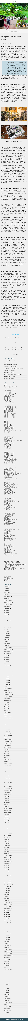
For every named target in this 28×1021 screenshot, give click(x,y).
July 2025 (6, 610)
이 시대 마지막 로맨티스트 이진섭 (11, 525)
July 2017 (6, 796)
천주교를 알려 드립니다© (9, 578)
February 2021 (7, 712)
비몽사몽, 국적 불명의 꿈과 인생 (10, 364)
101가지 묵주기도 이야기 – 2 (10, 393)
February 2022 (7, 688)
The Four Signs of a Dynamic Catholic (12, 562)
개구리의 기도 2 (7, 400)
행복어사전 (6, 548)
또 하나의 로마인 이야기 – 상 (10, 466)
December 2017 (7, 786)
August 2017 (6, 794)
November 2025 (7, 602)
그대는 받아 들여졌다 (8, 428)
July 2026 (6, 586)
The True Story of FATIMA (9, 567)
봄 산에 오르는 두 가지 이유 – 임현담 (11, 497)
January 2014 (7, 877)
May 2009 (6, 982)
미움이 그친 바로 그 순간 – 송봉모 (11, 478)
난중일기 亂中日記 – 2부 (9, 453)
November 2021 (7, 694)
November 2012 (7, 904)
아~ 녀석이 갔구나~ (8, 362)
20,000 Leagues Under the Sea (10, 553)
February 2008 (7, 998)
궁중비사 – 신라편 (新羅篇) (9, 415)
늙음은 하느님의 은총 (8, 461)
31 (5, 352)
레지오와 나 (6, 577)
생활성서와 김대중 (8, 551)
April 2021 (6, 708)
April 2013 (6, 894)
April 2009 (6, 984)
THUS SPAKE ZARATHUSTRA (10, 560)
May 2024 (6, 637)
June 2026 (6, 588)
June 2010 (6, 961)
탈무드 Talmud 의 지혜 (8, 543)
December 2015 (7, 831)
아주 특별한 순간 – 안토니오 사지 (10, 514)
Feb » (17, 354)
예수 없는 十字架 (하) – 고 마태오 (10, 409)
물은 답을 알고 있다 (8, 477)
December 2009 (7, 973)
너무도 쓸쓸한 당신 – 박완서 (9, 488)
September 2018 (7, 769)
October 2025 (7, 604)
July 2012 (6, 912)
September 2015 (7, 837)
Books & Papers (7, 385)
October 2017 (7, 790)
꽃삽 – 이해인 (7, 446)
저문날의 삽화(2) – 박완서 (9, 491)
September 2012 (7, 908)
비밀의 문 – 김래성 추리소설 (9, 498)
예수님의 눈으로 (7, 518)
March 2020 (6, 733)
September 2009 (7, 977)
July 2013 (6, 888)
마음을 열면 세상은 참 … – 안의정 (10, 472)
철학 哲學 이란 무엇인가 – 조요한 (10, 538)
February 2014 (7, 875)
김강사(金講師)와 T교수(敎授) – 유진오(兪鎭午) (13, 440)
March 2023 (6, 663)
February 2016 (7, 828)
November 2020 (7, 718)
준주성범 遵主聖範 (8, 536)
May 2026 (6, 590)
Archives (6, 572)
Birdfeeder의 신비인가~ (9, 372)
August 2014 (6, 863)
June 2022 (6, 680)
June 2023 (6, 657)
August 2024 (6, 631)
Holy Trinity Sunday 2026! (9, 376)
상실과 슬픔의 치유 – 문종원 (9, 505)
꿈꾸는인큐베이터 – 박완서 (9, 483)
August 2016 (6, 816)
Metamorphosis (7, 554)
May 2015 (6, 845)
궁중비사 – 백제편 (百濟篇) (9, 414)
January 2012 (7, 924)
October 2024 (7, 627)
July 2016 (6, 818)
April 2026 (6, 592)
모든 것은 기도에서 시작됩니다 (10, 389)
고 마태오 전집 (7, 405)
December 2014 (7, 855)
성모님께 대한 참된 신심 (9, 506)
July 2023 (6, 655)
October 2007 (7, 1006)
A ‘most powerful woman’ (9, 570)
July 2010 (6, 959)
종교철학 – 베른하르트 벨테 (9, 535)
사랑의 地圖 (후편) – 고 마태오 (10, 407)
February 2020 (7, 735)
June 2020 (6, 728)
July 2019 (6, 749)
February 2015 (7, 851)
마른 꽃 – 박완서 (7, 489)
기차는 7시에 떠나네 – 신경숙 (10, 433)
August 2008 (6, 988)
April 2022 (6, 684)
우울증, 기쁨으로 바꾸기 (9, 523)
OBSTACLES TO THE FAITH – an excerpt (12, 561)
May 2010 (6, 963)
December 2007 (7, 1002)
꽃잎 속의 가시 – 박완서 (9, 481)
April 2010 (6, 965)
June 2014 (6, 867)
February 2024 (7, 643)
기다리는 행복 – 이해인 (8, 431)
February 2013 (7, 898)
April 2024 (6, 639)
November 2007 (7, 1004)
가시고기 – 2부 (7, 398)
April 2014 (6, 871)
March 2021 (6, 710)
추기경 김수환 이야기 (8, 539)
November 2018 (7, 765)
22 (21, 347)
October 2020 (7, 720)
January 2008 (7, 1000)
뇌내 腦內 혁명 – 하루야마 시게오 (10, 460)
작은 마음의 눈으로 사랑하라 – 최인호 (11, 529)
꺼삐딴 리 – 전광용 (8, 444)
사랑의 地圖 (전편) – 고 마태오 (10, 406)
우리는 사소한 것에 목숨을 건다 (10, 386)
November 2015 (7, 833)
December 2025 (7, 600)
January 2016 (7, 830)
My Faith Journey (7, 576)
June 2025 (6, 612)
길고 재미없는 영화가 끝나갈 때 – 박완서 (12, 487)
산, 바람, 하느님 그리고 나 (9, 504)
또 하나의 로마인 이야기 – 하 (10, 467)
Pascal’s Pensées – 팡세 (9, 555)
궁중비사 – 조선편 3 (8, 421)
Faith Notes (6, 575)
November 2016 (7, 810)
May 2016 (6, 822)
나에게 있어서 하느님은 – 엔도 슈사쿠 (11, 450)
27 (15, 349)
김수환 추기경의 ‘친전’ (8, 441)
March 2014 (6, 873)
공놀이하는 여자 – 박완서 (9, 482)
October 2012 (7, 906)
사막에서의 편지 (7, 503)
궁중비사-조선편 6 (7, 424)
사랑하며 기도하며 (8, 502)
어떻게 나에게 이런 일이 (9, 515)
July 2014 (6, 865)
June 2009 (6, 980)
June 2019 (6, 751)
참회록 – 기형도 (7, 439)
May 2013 (6, 892)
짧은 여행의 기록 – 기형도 (9, 437)
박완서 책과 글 (7, 479)
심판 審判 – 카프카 (8, 509)
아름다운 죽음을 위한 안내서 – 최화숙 (11, 513)
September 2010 (7, 955)
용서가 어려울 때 (7, 521)
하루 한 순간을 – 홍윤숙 (9, 546)
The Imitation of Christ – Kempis (11, 556)
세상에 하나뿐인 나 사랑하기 (10, 507)
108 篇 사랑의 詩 (7, 395)
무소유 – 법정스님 (7, 476)
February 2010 (7, 969)
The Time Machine (8, 558)
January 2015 (7, 853)
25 (8, 349)
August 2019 (6, 747)
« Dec (14, 354)
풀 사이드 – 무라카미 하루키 (9, 544)
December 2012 (7, 902)
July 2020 (6, 726)
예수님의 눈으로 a (7, 531)
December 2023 (7, 647)
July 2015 (6, 841)
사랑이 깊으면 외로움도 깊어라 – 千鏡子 (12, 501)
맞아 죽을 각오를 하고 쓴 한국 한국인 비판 (12, 473)
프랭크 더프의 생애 (8, 545)
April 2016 (6, 824)
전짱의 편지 (6, 579)
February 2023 (7, 665)
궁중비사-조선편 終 (8, 425)
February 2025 (7, 620)
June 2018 (6, 775)
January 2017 (7, 806)
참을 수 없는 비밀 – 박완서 (9, 492)
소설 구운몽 (6, 508)
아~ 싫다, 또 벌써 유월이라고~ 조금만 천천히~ (13, 374)
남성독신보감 (7, 457)
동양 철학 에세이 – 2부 (8, 463)
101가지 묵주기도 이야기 (9, 391)
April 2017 (6, 802)
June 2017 (6, 798)
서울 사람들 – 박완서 (8, 490)
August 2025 (6, 608)
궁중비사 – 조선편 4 (8, 422)
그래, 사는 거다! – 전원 (8, 429)
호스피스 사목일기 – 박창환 (9, 550)
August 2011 (6, 933)
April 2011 (6, 941)
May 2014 (6, 869)
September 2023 (7, 651)
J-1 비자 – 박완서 (7, 496)
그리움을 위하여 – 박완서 (9, 485)
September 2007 (7, 1008)
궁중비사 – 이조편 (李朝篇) (9, 417)
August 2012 (6, 910)
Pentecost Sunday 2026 (9, 378)
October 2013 (7, 882)
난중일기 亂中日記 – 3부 (9, 454)
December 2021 (7, 692)
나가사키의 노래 (7, 447)
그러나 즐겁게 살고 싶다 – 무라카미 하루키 (12, 430)
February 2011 (7, 945)
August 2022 (6, 676)
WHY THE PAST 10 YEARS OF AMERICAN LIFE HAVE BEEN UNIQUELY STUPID (14, 569)
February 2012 (7, 922)
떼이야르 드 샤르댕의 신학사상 (10, 465)
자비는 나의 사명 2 (8, 534)
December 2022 (7, 669)
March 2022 (6, 686)
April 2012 (6, 918)
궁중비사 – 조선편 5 (8, 423)
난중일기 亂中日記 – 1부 (9, 452)
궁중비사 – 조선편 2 (8, 420)
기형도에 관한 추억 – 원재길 (9, 436)
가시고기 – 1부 (7, 397)
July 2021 (6, 702)
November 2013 (7, 880)
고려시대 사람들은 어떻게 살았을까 (11, 404)
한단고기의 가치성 (8, 547)
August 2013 (6, 886)
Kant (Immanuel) (11, 62)
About (5, 580)
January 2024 (7, 645)
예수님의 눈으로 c (7, 533)
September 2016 (7, 814)
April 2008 (6, 994)
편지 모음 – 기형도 (8, 438)
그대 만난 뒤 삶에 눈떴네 (9, 427)
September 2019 (7, 745)
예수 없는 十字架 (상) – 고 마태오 (10, 408)
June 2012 (6, 914)
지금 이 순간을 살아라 (8, 387)
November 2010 (7, 951)
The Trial (6, 559)
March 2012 (6, 920)
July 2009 (6, 979)
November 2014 (7, 857)
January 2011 (7, 947)
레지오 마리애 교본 (8, 468)
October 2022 (7, 673)
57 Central (6, 573)
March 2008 (6, 996)
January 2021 (7, 714)
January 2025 (7, 622)
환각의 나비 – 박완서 (8, 494)
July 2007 (6, 1012)
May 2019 (6, 753)
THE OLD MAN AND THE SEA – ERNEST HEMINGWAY (15, 564)
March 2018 (6, 780)
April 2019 (6, 755)
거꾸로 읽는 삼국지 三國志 (9, 402)
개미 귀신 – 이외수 (8, 401)
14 (19, 31)
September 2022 (7, 675)
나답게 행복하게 (7, 448)
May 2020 (6, 729)
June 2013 (6, 890)
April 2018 (6, 778)
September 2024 (7, 629)
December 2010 (7, 949)
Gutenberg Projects (8, 552)
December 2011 (7, 926)
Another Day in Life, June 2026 (10, 366)
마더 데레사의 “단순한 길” (9, 470)
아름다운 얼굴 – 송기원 (8, 512)
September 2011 (7, 931)
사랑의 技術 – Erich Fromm (9, 499)
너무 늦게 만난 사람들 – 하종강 (10, 459)
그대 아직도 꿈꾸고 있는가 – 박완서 (11, 484)
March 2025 (6, 618)
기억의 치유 (6, 432)
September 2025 (7, 606)
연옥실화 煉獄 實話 (8, 516)
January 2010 (7, 971)
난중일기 (6, 451)
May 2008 (6, 992)
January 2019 (7, 761)
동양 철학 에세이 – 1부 (8, 462)
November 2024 (7, 625)
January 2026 (7, 598)
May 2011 (6, 939)
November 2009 (7, 975)
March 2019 (6, 757)
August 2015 (6, 839)
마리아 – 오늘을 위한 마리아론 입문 (11, 471)
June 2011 (6, 937)
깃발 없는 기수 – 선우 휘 (9, 443)
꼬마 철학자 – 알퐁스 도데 (9, 445)
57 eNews (6, 574)
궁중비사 (6, 412)
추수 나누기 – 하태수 (8, 540)
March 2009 (6, 986)
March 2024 (6, 641)
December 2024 (7, 624)
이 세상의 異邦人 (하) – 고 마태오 (10, 411)
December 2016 (7, 808)
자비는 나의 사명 (7, 527)
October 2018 (7, 767)
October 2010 (7, 953)
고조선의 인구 (7, 426)
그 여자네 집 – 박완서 (8, 486)
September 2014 (7, 861)
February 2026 (7, 596)
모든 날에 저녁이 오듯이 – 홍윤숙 (10, 475)
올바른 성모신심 (7, 520)
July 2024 (6, 633)
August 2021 (6, 700)
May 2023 (6, 659)
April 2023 (6, 661)
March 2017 (6, 804)
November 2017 (7, 788)
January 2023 (7, 667)
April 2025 (6, 616)
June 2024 (6, 635)
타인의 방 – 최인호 (8, 542)
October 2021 (7, 696)
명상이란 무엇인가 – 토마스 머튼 (10, 474)
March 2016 (6, 826)
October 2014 (7, 859)
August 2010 (6, 957)
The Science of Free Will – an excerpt (11, 565)
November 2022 (7, 671)
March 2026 (6, 594)
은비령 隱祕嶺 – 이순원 (8, 524)
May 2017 (6, 800)
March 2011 (6, 943)
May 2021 (6, 706)
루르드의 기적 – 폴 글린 (9, 469)
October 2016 (7, 812)
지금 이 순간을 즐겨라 (8, 390)
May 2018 (6, 776)
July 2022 (6, 678)
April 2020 (6, 731)
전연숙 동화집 (7, 530)
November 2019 (7, 741)
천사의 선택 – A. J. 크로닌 (9, 537)
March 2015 (6, 849)
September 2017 (7, 792)
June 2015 (6, 843)
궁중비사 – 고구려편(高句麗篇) (10, 413)
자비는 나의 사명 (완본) (8, 528)
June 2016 (6, 820)
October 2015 (7, 835)
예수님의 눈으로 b (7, 532)
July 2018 (6, 773)
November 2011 (7, 928)
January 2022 (7, 690)
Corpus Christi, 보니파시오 (9, 370)
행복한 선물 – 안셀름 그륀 (9, 549)
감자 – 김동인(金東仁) (8, 399)
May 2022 (6, 682)
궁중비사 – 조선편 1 (8, 419)
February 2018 (7, 782)
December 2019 (7, 739)
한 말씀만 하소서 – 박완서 (9, 493)
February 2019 (7, 759)
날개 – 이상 (6, 456)
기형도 (5, 435)
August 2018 (6, 771)
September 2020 (7, 722)
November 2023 (7, 649)
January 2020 (7, 737)
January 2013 (7, 900)
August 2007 (6, 1010)
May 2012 (6, 916)
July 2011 (6, 935)
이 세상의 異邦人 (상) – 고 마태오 (10, 410)
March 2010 (6, 967)
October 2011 (7, 930)
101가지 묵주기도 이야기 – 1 (10, 392)
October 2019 (7, 743)
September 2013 (7, 884)
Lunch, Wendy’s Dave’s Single (10, 360)
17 (5, 347)
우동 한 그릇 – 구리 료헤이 (9, 522)
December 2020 (7, 716)
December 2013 (7, 878)
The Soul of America (8, 566)
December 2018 (7, 763)
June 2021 (6, 704)
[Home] (8, 31)
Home (5, 384)
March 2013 (6, 896)
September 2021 (7, 698)
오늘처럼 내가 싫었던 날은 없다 (10, 519)
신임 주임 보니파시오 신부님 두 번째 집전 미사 (13, 368)
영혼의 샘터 (6, 517)
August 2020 (6, 724)
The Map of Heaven (8, 563)
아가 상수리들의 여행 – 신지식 (10, 511)
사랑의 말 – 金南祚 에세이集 (9, 500)
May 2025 (6, 614)
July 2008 (6, 990)
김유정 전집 (6, 442)
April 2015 (6, 847)
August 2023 (6, 653)
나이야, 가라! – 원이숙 (8, 455)
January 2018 (7, 784)
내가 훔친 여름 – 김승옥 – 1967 (10, 458)
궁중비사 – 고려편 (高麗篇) (9, 416)
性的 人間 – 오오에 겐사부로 (9, 396)
